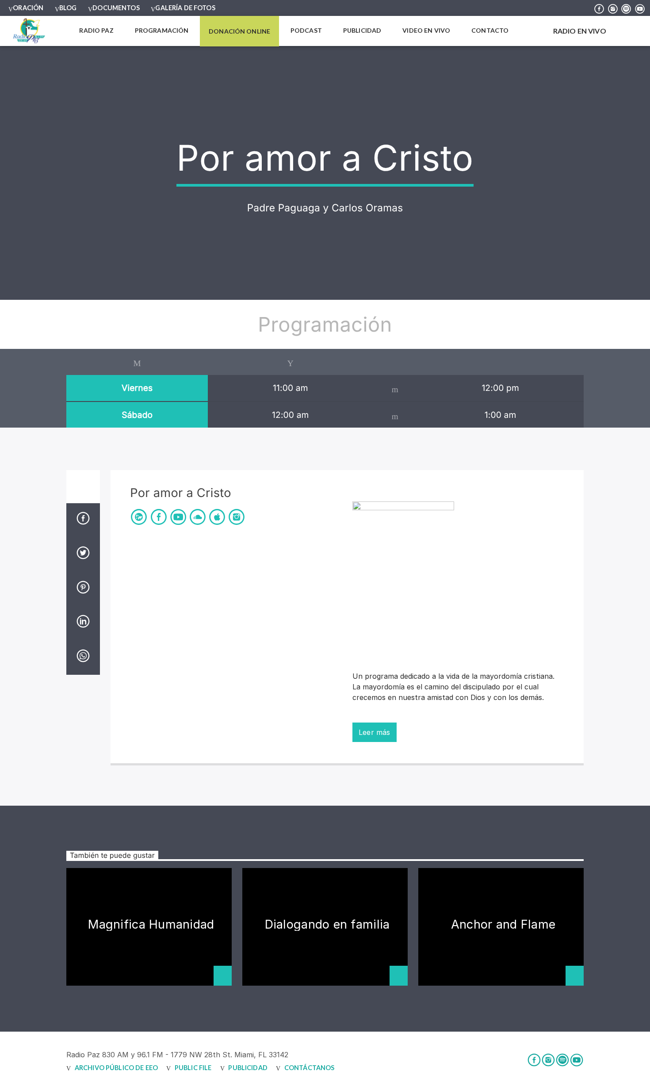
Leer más (374, 732)
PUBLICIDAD (362, 30)
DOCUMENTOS (115, 7)
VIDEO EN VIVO (426, 30)
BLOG (68, 7)
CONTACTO (490, 30)
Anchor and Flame (503, 924)
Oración (28, 7)
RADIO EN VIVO (579, 31)
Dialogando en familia (327, 924)
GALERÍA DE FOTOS (185, 7)
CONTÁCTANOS (309, 1067)
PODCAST (306, 30)
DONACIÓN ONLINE (239, 31)
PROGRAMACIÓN (162, 30)
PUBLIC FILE (193, 1067)
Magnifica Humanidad (151, 924)
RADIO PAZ (96, 30)
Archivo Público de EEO (116, 1067)
